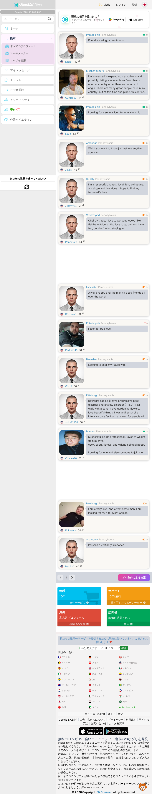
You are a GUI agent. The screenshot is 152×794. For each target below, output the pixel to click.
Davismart (71, 314)
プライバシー (115, 719)
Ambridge (91, 142)
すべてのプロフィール (23, 46)
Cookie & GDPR (68, 719)
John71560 (71, 422)
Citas (30, 4)
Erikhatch (70, 530)
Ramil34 (69, 566)
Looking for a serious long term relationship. (114, 112)
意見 (120, 713)
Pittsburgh (92, 395)
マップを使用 (18, 60)
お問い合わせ (98, 723)
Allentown (92, 539)
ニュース (90, 713)
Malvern (90, 431)
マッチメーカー (19, 53)
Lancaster (92, 287)
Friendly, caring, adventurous (106, 40)
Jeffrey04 (71, 205)
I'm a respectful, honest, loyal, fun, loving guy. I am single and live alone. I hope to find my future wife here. (116, 188)
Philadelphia (93, 34)
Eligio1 (68, 61)
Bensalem (91, 359)
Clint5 (68, 386)
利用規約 (131, 719)
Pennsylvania (108, 34)
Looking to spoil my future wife (106, 364)
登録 (134, 4)
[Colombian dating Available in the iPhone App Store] (91, 729)
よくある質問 (116, 723)
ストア (111, 713)
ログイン (121, 4)
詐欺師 (101, 713)
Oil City (90, 178)
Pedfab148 (71, 350)
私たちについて (96, 719)
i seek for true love (99, 328)
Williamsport (93, 215)
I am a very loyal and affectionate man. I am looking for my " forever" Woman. (114, 510)
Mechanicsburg (95, 70)
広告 (82, 719)
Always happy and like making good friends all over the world (116, 294)
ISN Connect (104, 792)
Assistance (143, 786)
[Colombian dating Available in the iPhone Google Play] (116, 729)
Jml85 (68, 169)
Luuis (68, 133)
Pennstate (71, 241)
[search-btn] (49, 19)
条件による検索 (137, 577)
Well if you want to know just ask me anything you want (115, 150)
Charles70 (71, 458)
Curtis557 (70, 97)
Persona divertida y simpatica (106, 544)
